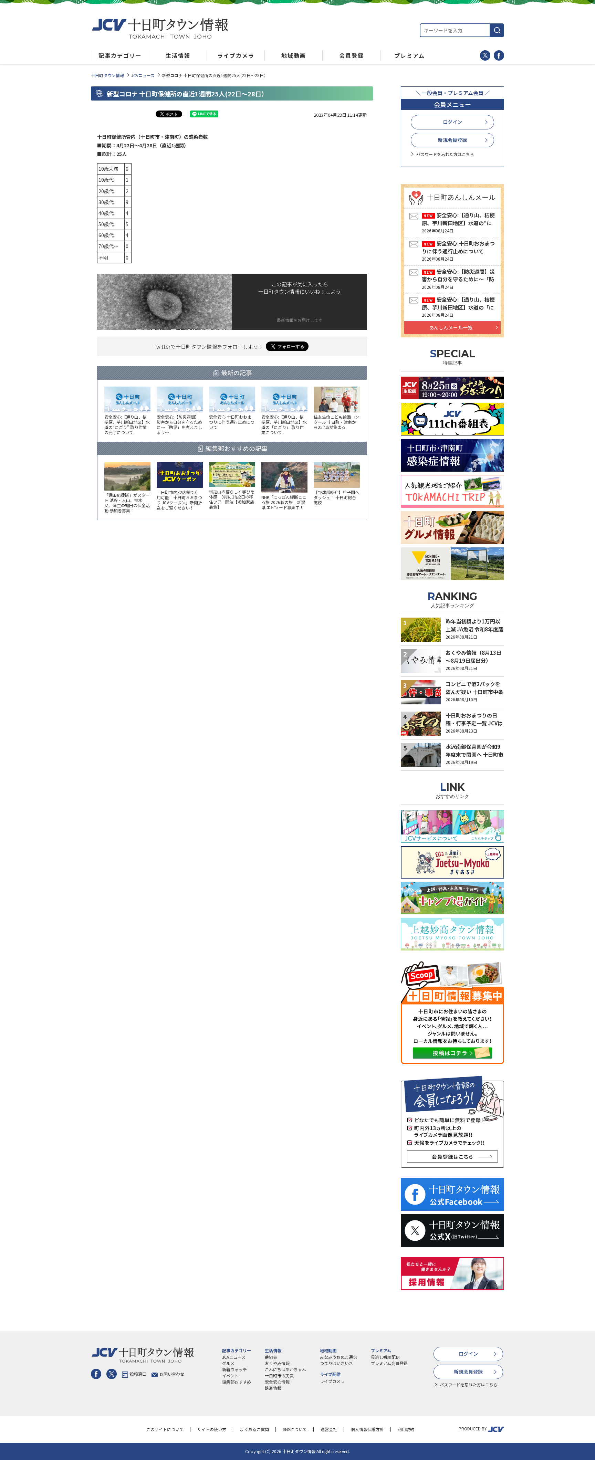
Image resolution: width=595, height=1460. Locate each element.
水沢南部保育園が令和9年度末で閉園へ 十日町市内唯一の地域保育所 (474, 754)
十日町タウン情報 (107, 75)
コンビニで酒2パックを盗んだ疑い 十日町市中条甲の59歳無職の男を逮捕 (474, 691)
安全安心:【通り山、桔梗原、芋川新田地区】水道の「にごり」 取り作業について (458, 307)
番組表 (271, 1357)
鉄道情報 (273, 1388)
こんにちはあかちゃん (285, 1369)
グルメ (228, 1363)
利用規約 (406, 1429)
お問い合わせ (171, 1374)
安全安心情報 (277, 1382)
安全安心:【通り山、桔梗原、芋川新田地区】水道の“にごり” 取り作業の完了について (458, 222)
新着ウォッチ (234, 1369)
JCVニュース (143, 75)
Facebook (499, 55)
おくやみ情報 (277, 1363)
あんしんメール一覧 (450, 327)
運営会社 (329, 1429)
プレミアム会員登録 (389, 1363)
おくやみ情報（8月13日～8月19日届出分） (473, 656)
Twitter (485, 55)
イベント (230, 1375)
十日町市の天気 (279, 1375)
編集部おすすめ (236, 1382)
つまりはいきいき (336, 1363)
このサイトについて (165, 1429)
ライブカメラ (332, 1381)
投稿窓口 (138, 1374)
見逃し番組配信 (385, 1357)
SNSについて (295, 1429)
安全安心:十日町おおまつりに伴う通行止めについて (458, 247)
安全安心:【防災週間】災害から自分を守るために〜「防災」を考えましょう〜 (458, 279)
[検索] (497, 30)
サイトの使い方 (211, 1429)
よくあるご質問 (254, 1429)
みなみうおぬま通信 (338, 1357)
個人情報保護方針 (367, 1429)
